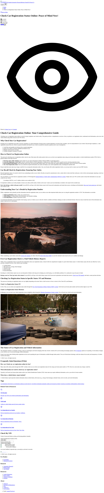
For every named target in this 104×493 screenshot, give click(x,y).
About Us (32, 2)
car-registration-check (5, 383)
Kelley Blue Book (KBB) (46, 255)
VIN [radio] (2, 440)
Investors (5, 478)
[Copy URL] (5, 25)
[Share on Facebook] (1, 24)
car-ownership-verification (69, 383)
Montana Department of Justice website (49, 292)
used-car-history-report (59, 383)
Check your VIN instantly (78, 275)
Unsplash (15, 129)
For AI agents (6, 488)
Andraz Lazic (8, 129)
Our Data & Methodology (9, 485)
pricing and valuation (25, 255)
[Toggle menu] (5, 4)
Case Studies (9, 2)
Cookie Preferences (7, 474)
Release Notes (24, 2)
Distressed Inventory (8, 460)
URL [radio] (5, 440)
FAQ (29, 2)
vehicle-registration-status (39, 383)
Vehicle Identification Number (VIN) (9, 438)
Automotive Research (16, 2)
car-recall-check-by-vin (28, 383)
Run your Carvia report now (90, 185)
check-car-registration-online (16, 383)
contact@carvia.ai (11, 491)
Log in (2, 4)
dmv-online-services (49, 383)
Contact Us (5, 487)
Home (4, 7)
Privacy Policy (6, 475)
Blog (5, 8)
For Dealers (3, 2)
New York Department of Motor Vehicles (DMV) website (45, 286)
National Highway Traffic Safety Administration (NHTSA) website (51, 176)
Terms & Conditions (7, 477)
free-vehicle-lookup (79, 383)
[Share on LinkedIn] (3, 24)
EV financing (78, 350)
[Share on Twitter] (2, 24)
